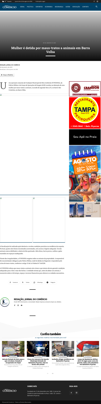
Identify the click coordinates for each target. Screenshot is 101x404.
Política (30, 7)
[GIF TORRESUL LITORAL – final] (85, 144)
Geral (22, 7)
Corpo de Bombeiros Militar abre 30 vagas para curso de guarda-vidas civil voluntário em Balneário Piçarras (87, 361)
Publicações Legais (40, 1)
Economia (48, 7)
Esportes (39, 7)
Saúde (68, 7)
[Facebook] (94, 1)
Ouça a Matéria (8, 75)
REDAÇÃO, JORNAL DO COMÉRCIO (10, 65)
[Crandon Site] (85, 96)
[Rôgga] (85, 217)
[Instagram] (97, 1)
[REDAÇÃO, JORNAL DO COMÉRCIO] (6, 302)
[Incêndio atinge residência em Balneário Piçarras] (63, 349)
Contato (85, 7)
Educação (76, 7)
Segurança (59, 7)
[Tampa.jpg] (85, 128)
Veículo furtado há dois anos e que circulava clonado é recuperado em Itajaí (13, 361)
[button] (96, 7)
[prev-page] (48, 373)
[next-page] (52, 373)
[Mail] (21, 305)
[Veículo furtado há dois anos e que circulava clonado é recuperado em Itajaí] (13, 349)
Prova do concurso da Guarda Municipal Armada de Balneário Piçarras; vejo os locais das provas (38, 361)
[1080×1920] (85, 201)
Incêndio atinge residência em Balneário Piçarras (63, 360)
